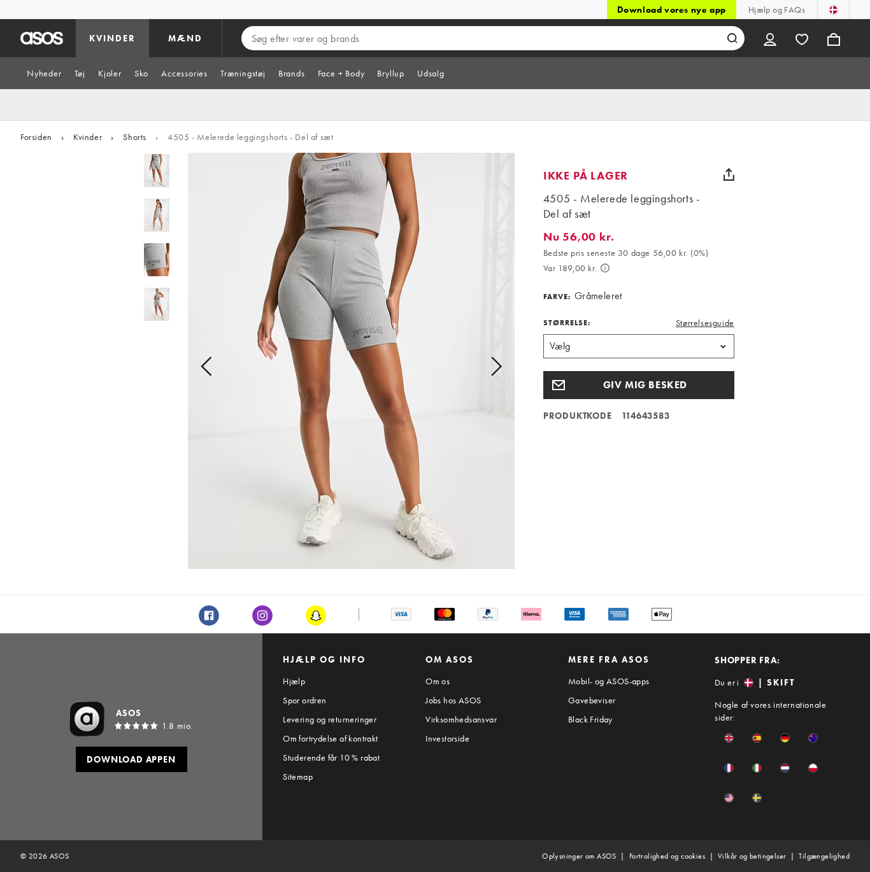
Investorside (447, 738)
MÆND (185, 38)
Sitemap (298, 776)
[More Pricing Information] (605, 268)
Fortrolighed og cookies (667, 856)
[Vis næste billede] (482, 366)
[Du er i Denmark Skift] (833, 9)
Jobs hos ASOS (453, 700)
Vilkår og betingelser (752, 856)
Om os (437, 681)
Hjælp (294, 681)
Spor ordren (304, 700)
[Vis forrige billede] (220, 366)
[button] (638, 385)
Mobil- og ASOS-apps (609, 681)
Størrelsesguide (705, 322)
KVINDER (112, 38)
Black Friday (590, 719)
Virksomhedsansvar (461, 719)
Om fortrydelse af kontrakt (330, 738)
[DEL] (729, 174)
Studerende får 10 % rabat (331, 757)
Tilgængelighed (824, 856)
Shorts (134, 137)
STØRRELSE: (566, 323)
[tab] (44, 73)
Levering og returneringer (329, 719)
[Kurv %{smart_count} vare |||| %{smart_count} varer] (834, 38)
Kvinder (87, 137)
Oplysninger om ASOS (579, 856)
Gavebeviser (591, 700)
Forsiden (36, 137)
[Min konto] (770, 38)
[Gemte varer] (802, 38)
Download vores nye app (671, 9)
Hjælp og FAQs (776, 9)
